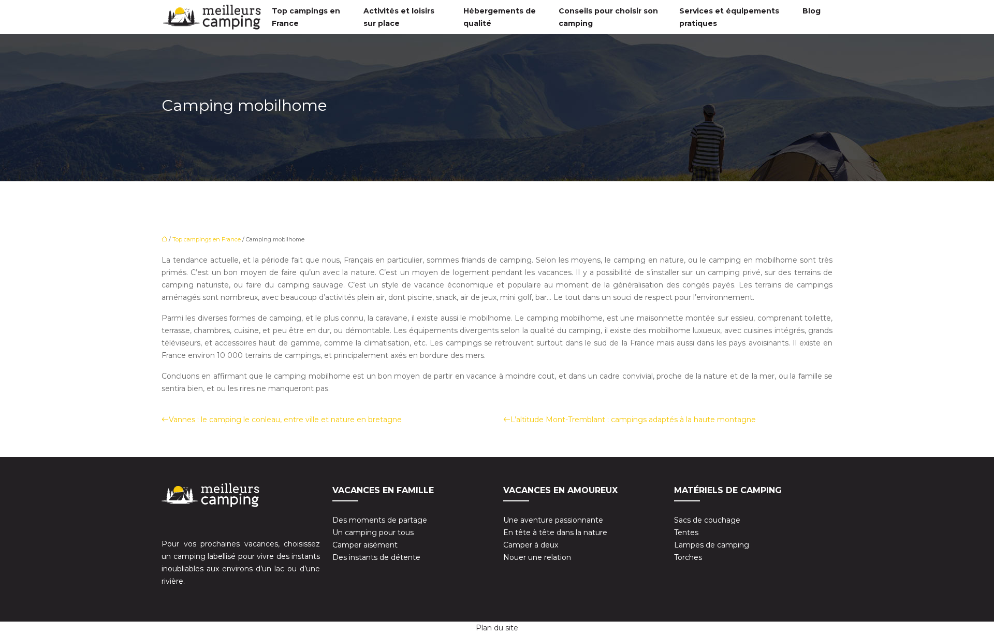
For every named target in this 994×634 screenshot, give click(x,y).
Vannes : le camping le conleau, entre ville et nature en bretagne (285, 419)
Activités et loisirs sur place (398, 17)
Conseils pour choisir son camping (608, 17)
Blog (811, 11)
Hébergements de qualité (499, 17)
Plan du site (497, 627)
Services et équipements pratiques (729, 17)
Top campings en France (306, 17)
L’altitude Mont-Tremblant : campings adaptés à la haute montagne (633, 419)
